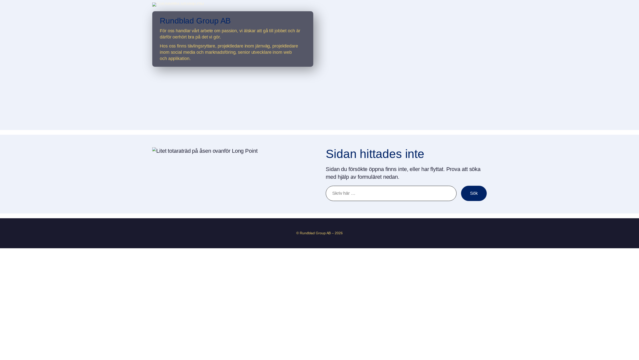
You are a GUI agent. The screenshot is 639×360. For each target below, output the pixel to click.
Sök (474, 193)
